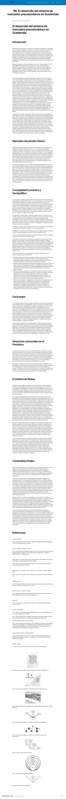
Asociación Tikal (9, 796)
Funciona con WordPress (19, 796)
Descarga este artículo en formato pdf (21, 20)
